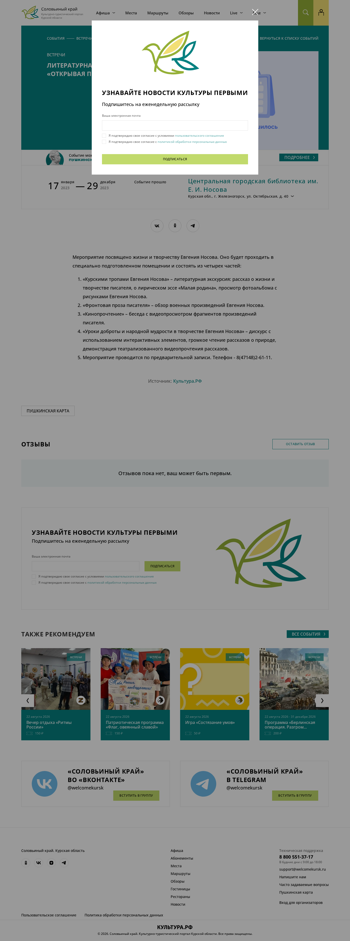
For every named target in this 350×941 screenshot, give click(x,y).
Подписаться (175, 159)
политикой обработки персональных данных (192, 142)
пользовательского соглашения (199, 135)
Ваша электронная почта (121, 116)
